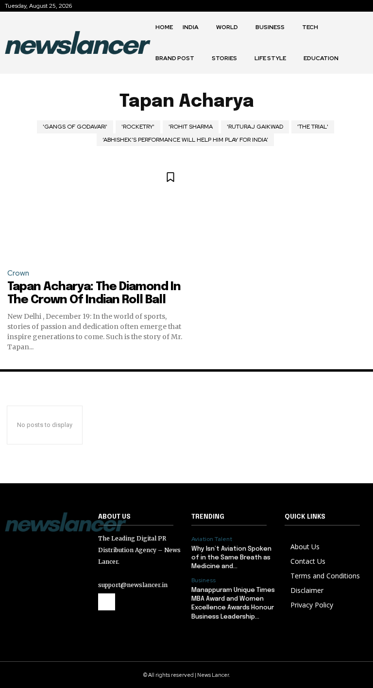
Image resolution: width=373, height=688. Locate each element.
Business (203, 580)
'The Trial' (312, 127)
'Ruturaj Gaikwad (255, 127)
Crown (18, 273)
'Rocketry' (137, 127)
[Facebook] (106, 601)
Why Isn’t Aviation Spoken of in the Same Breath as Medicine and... (231, 558)
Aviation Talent (211, 539)
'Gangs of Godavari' (75, 127)
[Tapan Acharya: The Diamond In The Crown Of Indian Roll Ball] (96, 210)
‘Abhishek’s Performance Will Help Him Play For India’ (185, 140)
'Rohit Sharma (191, 127)
